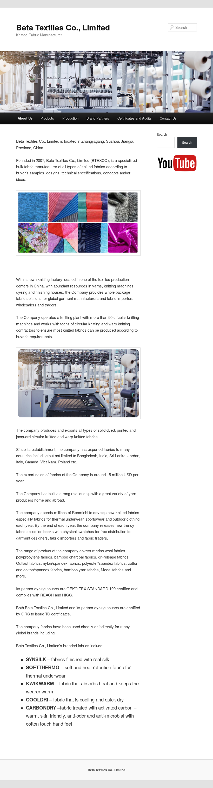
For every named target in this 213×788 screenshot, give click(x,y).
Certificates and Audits (134, 118)
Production (70, 118)
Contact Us (168, 118)
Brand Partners (97, 118)
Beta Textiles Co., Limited (63, 27)
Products (47, 118)
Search (162, 134)
